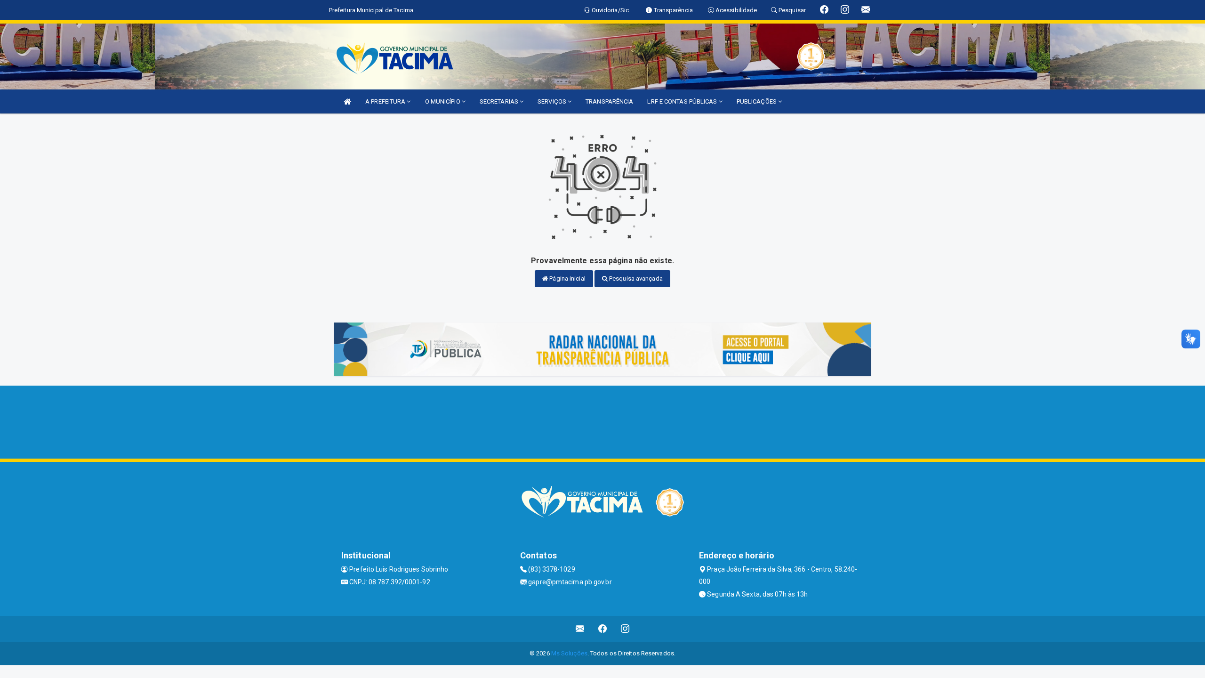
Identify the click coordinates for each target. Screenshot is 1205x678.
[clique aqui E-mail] (580, 629)
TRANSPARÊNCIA (609, 101)
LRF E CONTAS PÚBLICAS (682, 101)
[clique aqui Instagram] (625, 629)
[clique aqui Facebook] (602, 629)
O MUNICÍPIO (443, 101)
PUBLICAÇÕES (757, 101)
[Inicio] (347, 101)
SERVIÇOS (553, 101)
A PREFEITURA (386, 101)
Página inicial (567, 278)
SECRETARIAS (500, 101)
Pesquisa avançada (635, 278)
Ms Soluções (569, 653)
